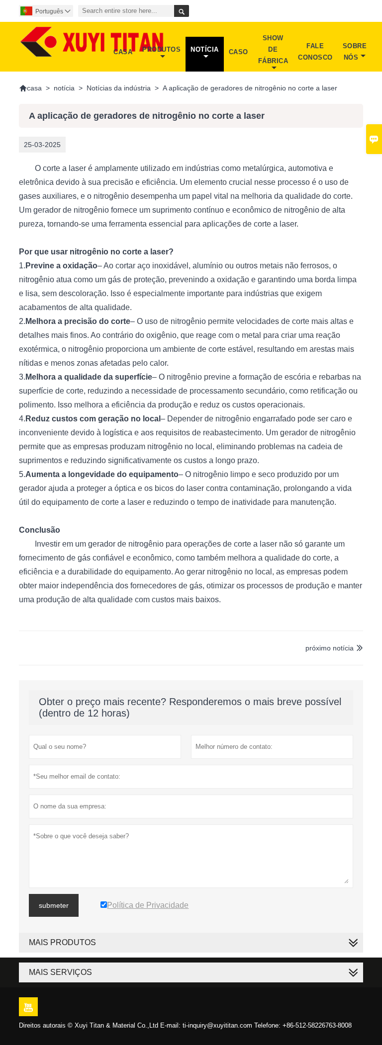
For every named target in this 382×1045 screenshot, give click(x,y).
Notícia (205, 49)
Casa (122, 52)
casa (30, 88)
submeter (54, 905)
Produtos (161, 49)
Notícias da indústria (119, 88)
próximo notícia (329, 648)
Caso (238, 52)
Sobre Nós (355, 51)
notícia (64, 88)
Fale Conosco (315, 51)
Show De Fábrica (273, 49)
